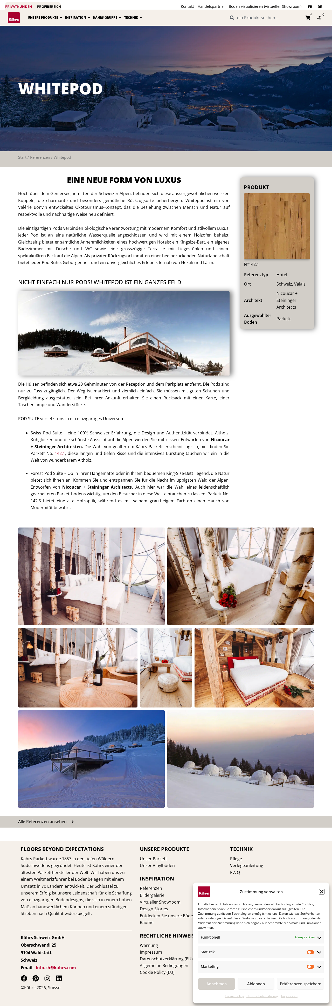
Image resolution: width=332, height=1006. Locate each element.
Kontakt (187, 6)
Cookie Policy (234, 996)
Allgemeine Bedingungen (164, 965)
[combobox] (264, 18)
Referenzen (40, 157)
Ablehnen (256, 983)
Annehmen (216, 983)
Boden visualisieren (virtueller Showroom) (265, 6)
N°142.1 (251, 264)
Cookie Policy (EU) (157, 972)
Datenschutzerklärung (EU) (166, 959)
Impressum (289, 996)
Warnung (149, 945)
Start (22, 157)
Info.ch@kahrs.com (56, 967)
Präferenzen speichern (300, 983)
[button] (321, 891)
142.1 (60, 453)
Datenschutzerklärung (262, 996)
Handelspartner (211, 6)
